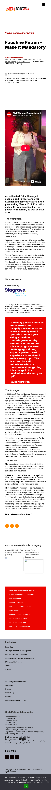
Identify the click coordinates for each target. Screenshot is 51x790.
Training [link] (8, 689)
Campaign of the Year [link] (17, 622)
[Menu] (43, 4)
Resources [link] (9, 685)
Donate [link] (7, 666)
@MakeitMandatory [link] (14, 58)
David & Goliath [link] (15, 610)
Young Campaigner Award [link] (19, 614)
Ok (26, 786)
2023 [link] (39, 60)
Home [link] (7, 60)
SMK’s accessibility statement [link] (16, 654)
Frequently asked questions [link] (15, 682)
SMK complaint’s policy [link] (13, 662)
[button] (7, 526)
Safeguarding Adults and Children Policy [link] (20, 658)
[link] (17, 13)
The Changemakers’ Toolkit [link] (15, 700)
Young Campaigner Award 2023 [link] (17, 62)
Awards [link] (32, 60)
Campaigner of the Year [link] (18, 618)
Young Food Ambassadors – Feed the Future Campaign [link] (32, 553)
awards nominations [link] (19, 60)
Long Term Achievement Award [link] (21, 590)
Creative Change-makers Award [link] (22, 594)
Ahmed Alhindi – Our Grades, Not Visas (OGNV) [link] (14, 552)
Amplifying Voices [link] (16, 602)
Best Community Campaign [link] (20, 606)
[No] (48, 782)
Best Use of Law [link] (15, 598)
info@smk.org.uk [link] (11, 724)
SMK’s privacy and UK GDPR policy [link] (18, 651)
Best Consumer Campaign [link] (19, 626)
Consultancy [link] (9, 693)
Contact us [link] (9, 647)
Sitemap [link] (8, 669)
